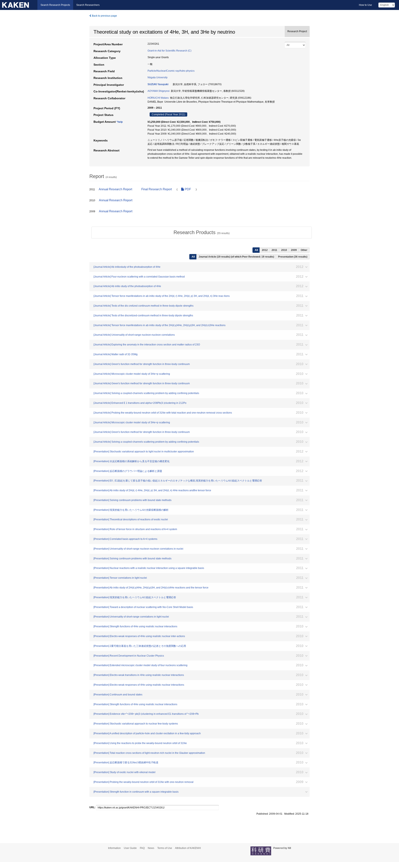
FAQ (142, 848)
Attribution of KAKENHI (188, 848)
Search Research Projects (55, 5)
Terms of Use (164, 848)
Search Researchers (88, 5)
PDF (187, 189)
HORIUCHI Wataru (158, 97)
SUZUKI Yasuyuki (158, 84)
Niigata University (157, 77)
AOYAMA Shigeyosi (159, 91)
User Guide (130, 848)
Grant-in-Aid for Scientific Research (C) (169, 50)
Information (114, 848)
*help (120, 121)
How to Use (365, 5)
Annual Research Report (115, 189)
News (151, 848)
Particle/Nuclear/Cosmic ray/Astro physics (171, 70)
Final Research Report (156, 189)
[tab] (201, 232)
